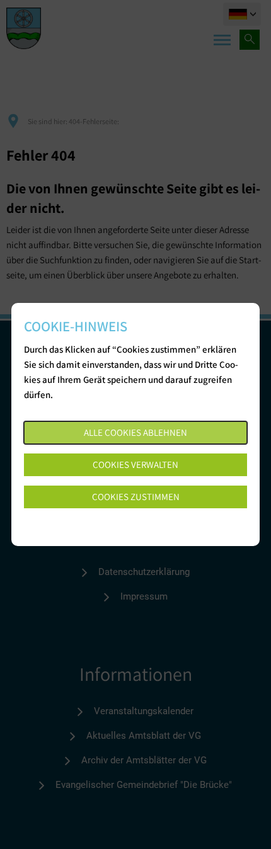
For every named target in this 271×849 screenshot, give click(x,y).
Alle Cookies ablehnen (135, 432)
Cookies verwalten (135, 464)
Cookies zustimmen (136, 497)
